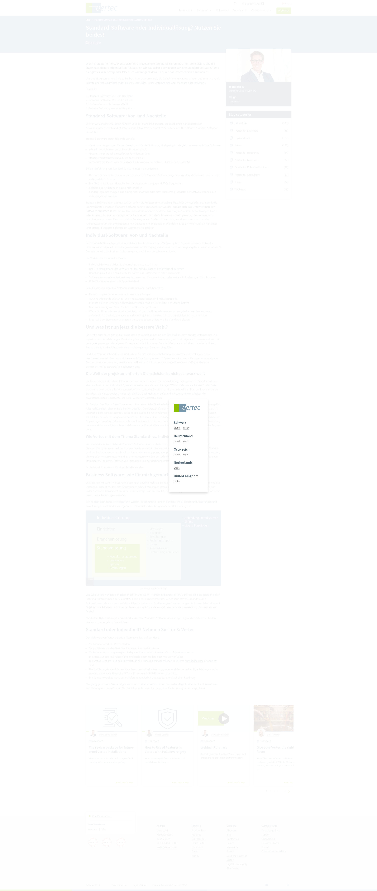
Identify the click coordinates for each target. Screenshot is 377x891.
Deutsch (177, 428)
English (186, 428)
